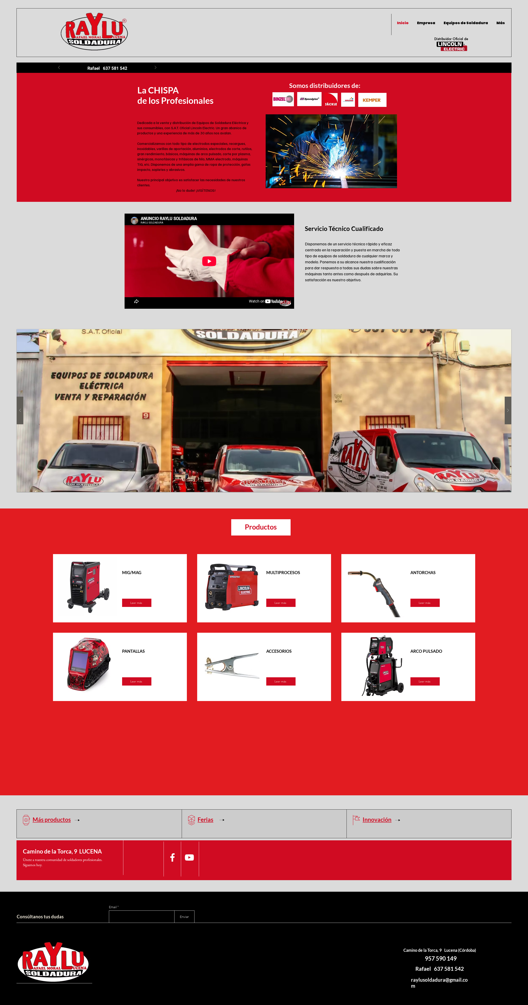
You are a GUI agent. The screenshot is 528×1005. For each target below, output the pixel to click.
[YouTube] (189, 857)
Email (113, 907)
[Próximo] (155, 68)
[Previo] (59, 68)
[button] (264, 410)
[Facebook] (172, 857)
